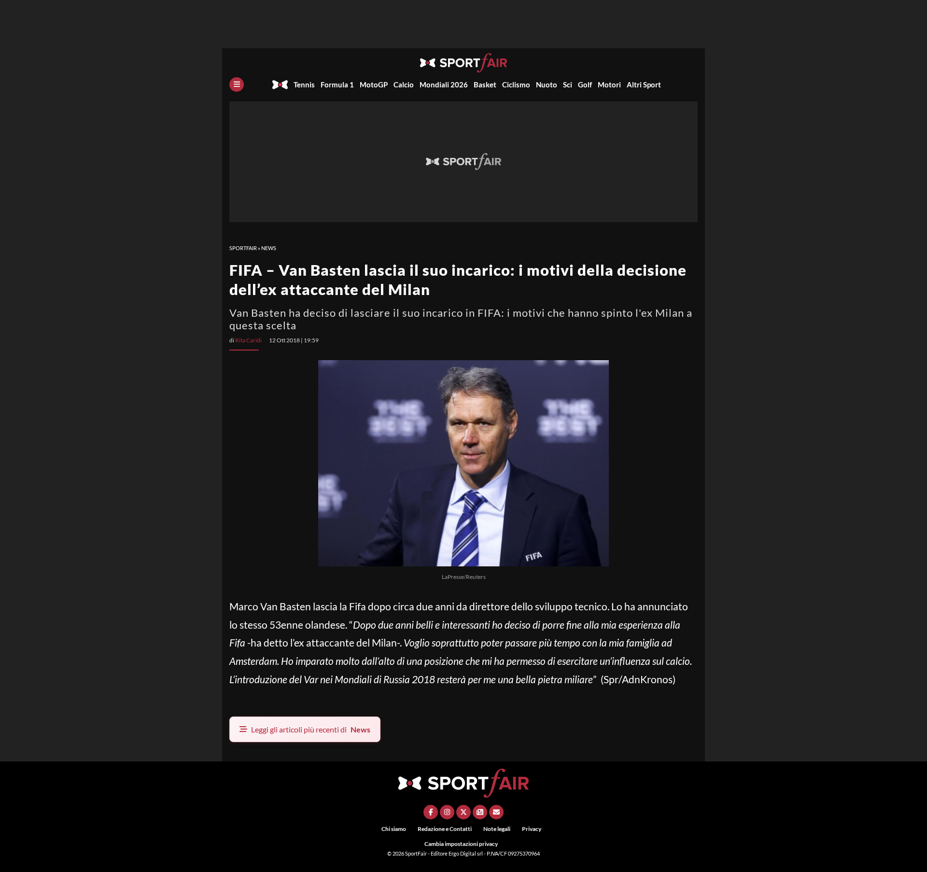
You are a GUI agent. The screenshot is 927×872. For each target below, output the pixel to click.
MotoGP (374, 84)
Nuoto (546, 84)
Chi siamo (393, 828)
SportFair (243, 248)
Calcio (403, 84)
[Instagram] (447, 812)
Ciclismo (516, 84)
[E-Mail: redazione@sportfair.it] (496, 812)
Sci (567, 84)
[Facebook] (430, 812)
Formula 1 (337, 84)
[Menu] (236, 84)
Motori (609, 84)
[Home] (280, 84)
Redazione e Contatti (445, 828)
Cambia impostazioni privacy (461, 843)
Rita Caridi (248, 340)
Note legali (496, 828)
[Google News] (480, 812)
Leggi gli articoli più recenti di (310, 729)
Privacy (531, 828)
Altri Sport (644, 84)
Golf (585, 84)
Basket (485, 84)
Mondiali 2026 (444, 84)
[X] (463, 812)
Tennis (304, 84)
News (268, 248)
